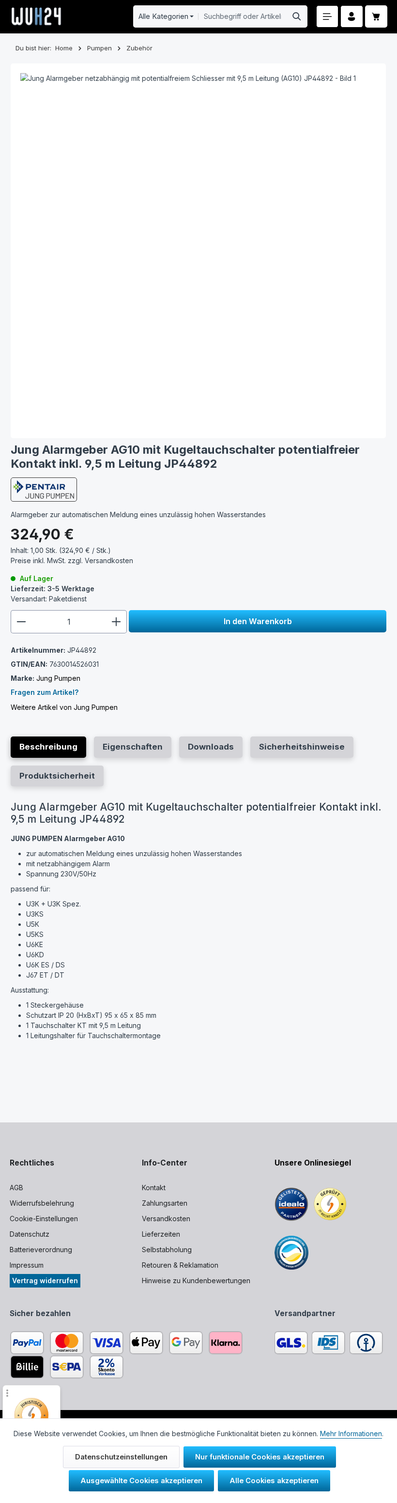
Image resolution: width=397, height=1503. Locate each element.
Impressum (27, 1265)
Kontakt (154, 1187)
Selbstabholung (167, 1249)
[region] (198, 251)
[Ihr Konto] (351, 16)
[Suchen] (297, 16)
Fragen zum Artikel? (44, 692)
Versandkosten (166, 1218)
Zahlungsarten (164, 1203)
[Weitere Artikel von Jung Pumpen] (44, 489)
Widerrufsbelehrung (42, 1203)
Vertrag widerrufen (45, 1280)
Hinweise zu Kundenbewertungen (196, 1280)
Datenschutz (29, 1234)
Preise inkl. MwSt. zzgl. (72, 560)
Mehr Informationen (351, 1433)
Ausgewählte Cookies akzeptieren (141, 1480)
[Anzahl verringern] (21, 621)
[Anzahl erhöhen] (116, 621)
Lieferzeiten (161, 1234)
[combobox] (242, 16)
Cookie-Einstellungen (44, 1218)
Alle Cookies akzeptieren (274, 1480)
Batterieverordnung (41, 1249)
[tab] (48, 746)
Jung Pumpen (58, 678)
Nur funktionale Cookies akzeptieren (259, 1457)
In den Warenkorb (258, 621)
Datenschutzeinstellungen (121, 1457)
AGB (16, 1187)
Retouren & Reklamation (180, 1265)
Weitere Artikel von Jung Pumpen (64, 707)
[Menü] (327, 16)
